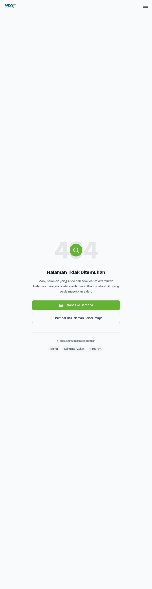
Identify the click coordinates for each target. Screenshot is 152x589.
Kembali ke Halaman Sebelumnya (78, 318)
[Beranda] (10, 6)
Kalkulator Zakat (74, 349)
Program (96, 349)
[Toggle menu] (145, 6)
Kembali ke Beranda (79, 305)
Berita (54, 349)
